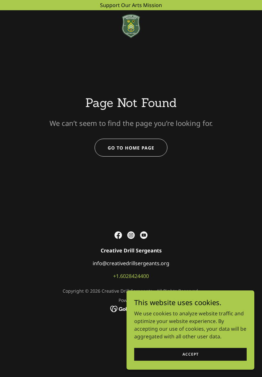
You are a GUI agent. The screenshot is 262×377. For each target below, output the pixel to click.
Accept (190, 354)
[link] (131, 25)
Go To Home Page (131, 148)
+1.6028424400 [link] (131, 276)
